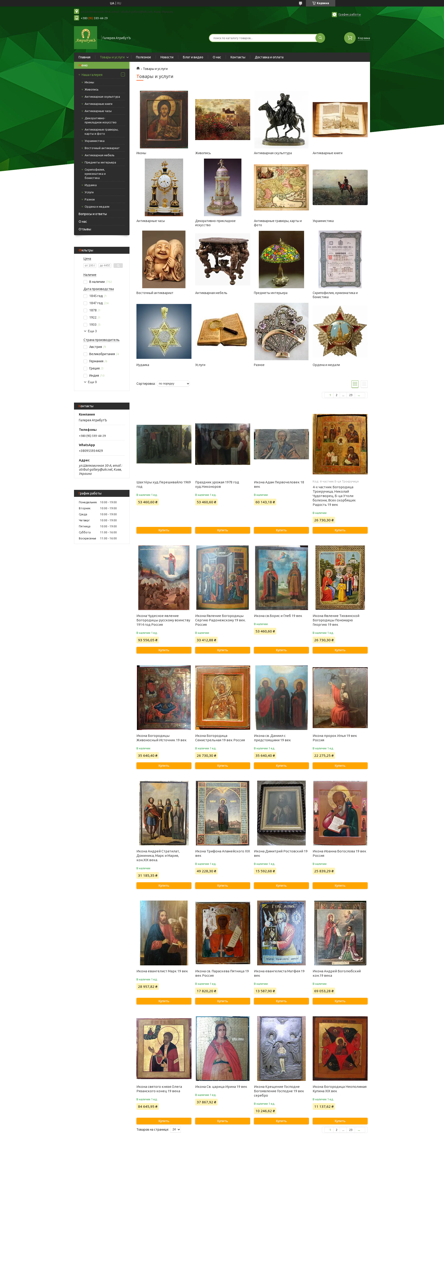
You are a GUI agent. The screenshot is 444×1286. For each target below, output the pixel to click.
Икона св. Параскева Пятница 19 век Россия (222, 973)
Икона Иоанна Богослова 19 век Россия (339, 853)
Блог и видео (193, 57)
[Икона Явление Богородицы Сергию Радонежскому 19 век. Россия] (222, 577)
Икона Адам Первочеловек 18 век (279, 484)
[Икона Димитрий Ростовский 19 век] (281, 813)
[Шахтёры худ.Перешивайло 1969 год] (163, 444)
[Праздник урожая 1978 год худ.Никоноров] (222, 444)
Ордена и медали (97, 206)
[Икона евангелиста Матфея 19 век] (281, 933)
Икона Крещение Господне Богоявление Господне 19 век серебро (279, 1091)
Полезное (143, 57)
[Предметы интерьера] (281, 259)
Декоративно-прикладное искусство (101, 120)
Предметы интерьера (100, 162)
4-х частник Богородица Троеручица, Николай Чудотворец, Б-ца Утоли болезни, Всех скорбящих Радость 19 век (334, 496)
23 (350, 395)
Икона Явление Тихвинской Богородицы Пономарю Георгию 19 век (336, 620)
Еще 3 (92, 331)
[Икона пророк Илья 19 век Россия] (340, 697)
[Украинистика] (340, 187)
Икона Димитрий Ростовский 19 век (281, 853)
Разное (90, 199)
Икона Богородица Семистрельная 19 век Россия (220, 738)
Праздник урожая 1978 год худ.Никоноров (217, 484)
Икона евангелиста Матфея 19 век (279, 973)
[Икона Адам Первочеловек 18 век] (281, 444)
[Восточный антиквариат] (163, 259)
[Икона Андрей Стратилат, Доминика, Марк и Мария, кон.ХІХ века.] (163, 813)
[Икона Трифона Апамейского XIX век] (222, 813)
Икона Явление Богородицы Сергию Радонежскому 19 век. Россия (220, 620)
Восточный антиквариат (102, 148)
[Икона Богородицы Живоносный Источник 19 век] (163, 697)
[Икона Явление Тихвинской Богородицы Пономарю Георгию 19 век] (340, 577)
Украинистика (95, 140)
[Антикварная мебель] (222, 259)
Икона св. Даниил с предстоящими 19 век (272, 738)
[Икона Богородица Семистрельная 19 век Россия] (222, 697)
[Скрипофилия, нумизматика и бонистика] (340, 259)
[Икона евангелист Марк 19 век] (163, 933)
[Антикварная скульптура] (281, 120)
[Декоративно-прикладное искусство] (222, 187)
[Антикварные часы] (163, 187)
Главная (84, 57)
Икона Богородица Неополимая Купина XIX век (340, 1089)
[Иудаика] (163, 331)
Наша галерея (92, 75)
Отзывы (85, 229)
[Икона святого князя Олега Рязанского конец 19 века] (163, 1048)
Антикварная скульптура (102, 96)
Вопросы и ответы (93, 214)
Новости (166, 57)
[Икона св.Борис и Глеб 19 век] (281, 577)
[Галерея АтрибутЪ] (85, 37)
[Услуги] (222, 331)
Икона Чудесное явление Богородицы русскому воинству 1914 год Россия (163, 620)
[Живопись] (222, 120)
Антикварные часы (98, 111)
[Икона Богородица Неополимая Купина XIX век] (340, 1048)
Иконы (89, 82)
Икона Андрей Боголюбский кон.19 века (337, 973)
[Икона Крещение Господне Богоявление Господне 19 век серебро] (281, 1048)
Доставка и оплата (269, 57)
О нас (217, 57)
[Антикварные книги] (340, 120)
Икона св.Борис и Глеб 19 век (278, 616)
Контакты (238, 57)
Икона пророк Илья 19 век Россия (335, 738)
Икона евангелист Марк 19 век (162, 971)
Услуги (89, 192)
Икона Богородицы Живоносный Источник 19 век (161, 738)
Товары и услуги (112, 57)
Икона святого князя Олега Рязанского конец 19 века (159, 1089)
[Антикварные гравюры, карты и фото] (281, 187)
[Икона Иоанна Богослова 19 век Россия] (340, 813)
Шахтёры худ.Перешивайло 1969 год (163, 484)
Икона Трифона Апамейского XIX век (222, 853)
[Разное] (281, 331)
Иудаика (91, 185)
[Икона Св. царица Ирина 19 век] (222, 1048)
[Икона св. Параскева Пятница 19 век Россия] (222, 933)
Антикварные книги (98, 103)
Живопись (92, 89)
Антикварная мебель (99, 155)
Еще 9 (92, 382)
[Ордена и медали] (340, 331)
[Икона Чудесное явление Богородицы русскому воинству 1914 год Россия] (163, 577)
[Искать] (320, 38)
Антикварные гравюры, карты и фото (101, 131)
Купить (164, 530)
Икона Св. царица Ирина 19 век (221, 1087)
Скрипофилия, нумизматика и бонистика (95, 173)
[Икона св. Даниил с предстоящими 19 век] (281, 697)
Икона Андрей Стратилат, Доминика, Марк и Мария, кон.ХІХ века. (158, 855)
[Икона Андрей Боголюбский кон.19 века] (340, 933)
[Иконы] (163, 120)
